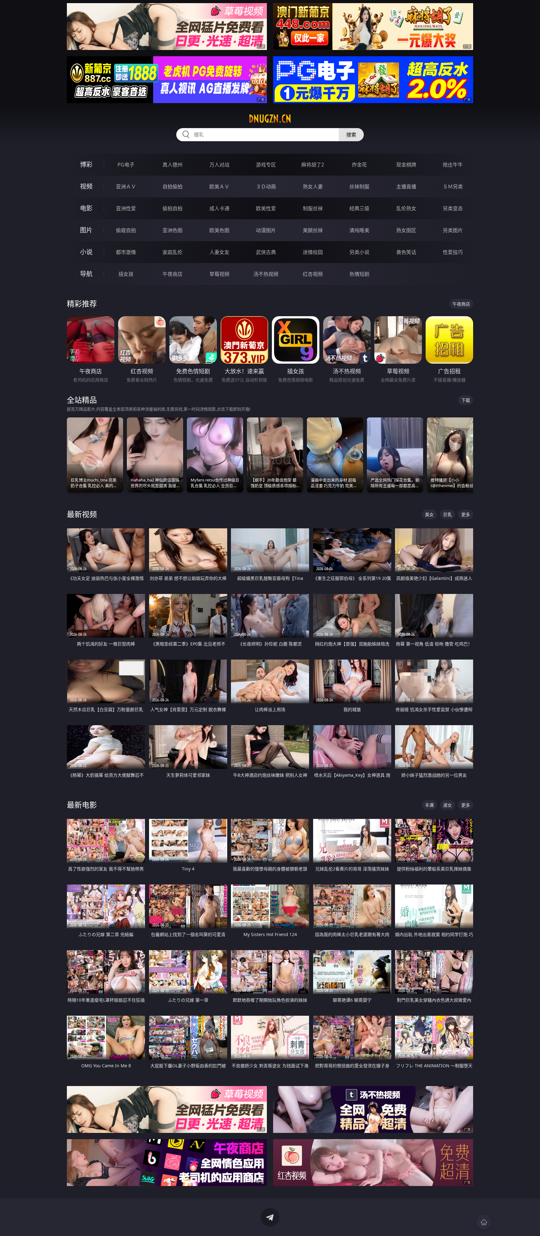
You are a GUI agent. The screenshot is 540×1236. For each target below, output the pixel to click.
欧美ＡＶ (219, 186)
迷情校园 (313, 252)
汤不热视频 (265, 274)
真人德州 (172, 164)
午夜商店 (172, 274)
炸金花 (359, 164)
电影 (86, 208)
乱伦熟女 (406, 208)
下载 (465, 400)
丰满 (429, 805)
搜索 (351, 134)
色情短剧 (359, 274)
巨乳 (447, 514)
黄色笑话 (406, 252)
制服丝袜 (313, 208)
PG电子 (126, 164)
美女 (429, 514)
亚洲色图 (172, 230)
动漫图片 (266, 230)
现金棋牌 (406, 164)
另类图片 (453, 230)
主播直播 (406, 186)
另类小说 (359, 252)
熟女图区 (406, 230)
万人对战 (219, 164)
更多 (465, 514)
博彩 (86, 164)
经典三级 (359, 208)
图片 (86, 230)
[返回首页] (483, 1222)
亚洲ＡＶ (126, 186)
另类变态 (453, 208)
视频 (86, 186)
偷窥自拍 (126, 230)
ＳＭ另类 (453, 186)
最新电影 (82, 805)
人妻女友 (219, 252)
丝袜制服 (359, 186)
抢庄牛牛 (453, 164)
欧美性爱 (266, 208)
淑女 (447, 805)
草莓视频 (219, 274)
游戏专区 (266, 164)
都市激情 (126, 252)
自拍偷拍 (172, 186)
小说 (86, 252)
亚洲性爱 (126, 208)
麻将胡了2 (312, 164)
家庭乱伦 (172, 252)
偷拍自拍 (172, 208)
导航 (86, 274)
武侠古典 (266, 252)
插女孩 (125, 274)
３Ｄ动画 (266, 186)
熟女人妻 (313, 186)
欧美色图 (219, 230)
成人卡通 (219, 208)
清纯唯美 (359, 230)
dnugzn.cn (270, 118)
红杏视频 (313, 274)
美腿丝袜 (313, 230)
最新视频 (82, 514)
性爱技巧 (453, 252)
